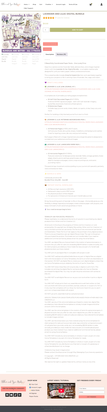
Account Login (61, 4)
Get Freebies (91, 397)
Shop (34, 4)
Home (26, 4)
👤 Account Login (35, 387)
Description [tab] (50, 54)
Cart (40, 4)
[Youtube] (11, 395)
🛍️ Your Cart (33, 384)
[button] (38, 15)
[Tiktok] (15, 395)
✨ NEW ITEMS (34, 390)
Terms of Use (73, 4)
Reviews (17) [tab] (61, 54)
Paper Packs (33, 396)
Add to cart (77, 30)
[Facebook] (7, 395)
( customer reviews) (62, 18)
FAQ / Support (28, 8)
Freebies (48, 4)
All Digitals (33, 393)
